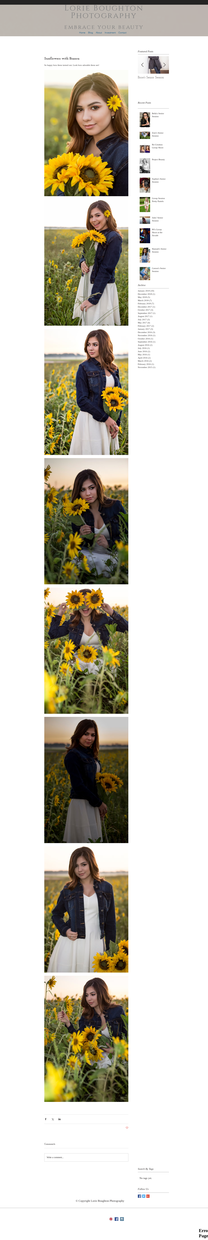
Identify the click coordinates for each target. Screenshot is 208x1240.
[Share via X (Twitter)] (52, 1119)
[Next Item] (164, 65)
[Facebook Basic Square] (139, 1196)
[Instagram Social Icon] (122, 1219)
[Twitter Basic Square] (143, 1196)
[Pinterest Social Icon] (111, 1219)
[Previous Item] (142, 65)
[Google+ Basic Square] (148, 1196)
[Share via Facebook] (45, 1119)
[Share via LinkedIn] (59, 1119)
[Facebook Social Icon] (116, 1219)
